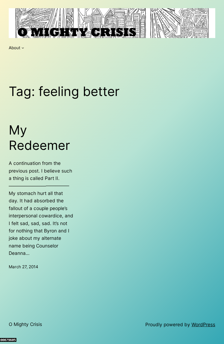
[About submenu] (23, 47)
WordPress (203, 324)
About (14, 47)
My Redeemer (39, 138)
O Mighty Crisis (25, 324)
